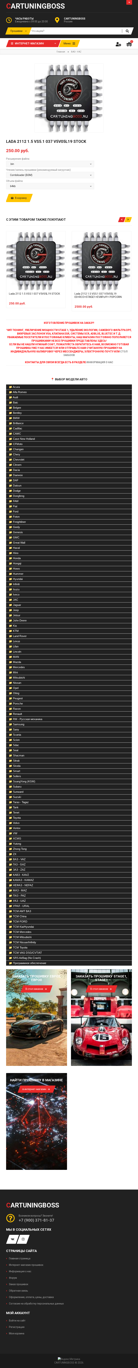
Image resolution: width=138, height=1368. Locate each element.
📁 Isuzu (14, 589)
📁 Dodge (15, 490)
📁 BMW (14, 418)
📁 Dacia (14, 469)
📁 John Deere (18, 620)
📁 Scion (14, 739)
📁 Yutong (15, 843)
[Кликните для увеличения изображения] (69, 98)
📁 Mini (13, 672)
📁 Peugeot (16, 698)
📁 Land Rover (18, 636)
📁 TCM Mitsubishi (20, 937)
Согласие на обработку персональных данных (36, 1303)
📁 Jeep (14, 610)
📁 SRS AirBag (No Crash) (25, 957)
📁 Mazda (15, 662)
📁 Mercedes (17, 667)
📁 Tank (14, 807)
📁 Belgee (15, 407)
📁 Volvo (14, 822)
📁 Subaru (15, 786)
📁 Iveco (14, 594)
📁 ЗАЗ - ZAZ (17, 869)
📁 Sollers (15, 776)
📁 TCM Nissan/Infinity (22, 942)
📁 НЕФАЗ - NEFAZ (21, 885)
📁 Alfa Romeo (18, 392)
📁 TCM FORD (18, 921)
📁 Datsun (15, 485)
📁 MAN (14, 656)
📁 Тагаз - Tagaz (19, 802)
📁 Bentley (15, 412)
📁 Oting (14, 693)
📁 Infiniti (14, 584)
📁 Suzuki (15, 796)
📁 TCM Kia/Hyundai (21, 926)
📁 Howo (14, 568)
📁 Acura (14, 386)
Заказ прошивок (18, 1284)
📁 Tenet (14, 812)
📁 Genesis (16, 532)
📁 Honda (15, 558)
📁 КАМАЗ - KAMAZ (21, 880)
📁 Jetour (14, 615)
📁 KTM (14, 630)
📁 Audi (13, 397)
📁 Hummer (16, 573)
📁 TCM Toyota (18, 947)
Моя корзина (16, 1333)
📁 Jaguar (15, 604)
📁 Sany (14, 729)
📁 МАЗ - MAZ (18, 890)
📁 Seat (13, 750)
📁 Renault (15, 713)
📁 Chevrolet (16, 459)
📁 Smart (14, 771)
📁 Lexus (14, 641)
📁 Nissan (15, 682)
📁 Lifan (14, 646)
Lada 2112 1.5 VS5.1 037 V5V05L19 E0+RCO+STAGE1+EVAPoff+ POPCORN (98, 295)
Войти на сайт (17, 1320)
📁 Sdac (14, 745)
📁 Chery (14, 454)
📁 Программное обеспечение (27, 963)
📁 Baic (13, 402)
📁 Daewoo (16, 475)
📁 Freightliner (17, 521)
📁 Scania (15, 734)
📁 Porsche (16, 703)
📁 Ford (13, 511)
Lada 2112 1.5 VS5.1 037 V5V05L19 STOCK (34, 293)
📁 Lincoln (15, 651)
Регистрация (16, 1327)
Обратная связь (18, 1290)
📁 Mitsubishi (17, 677)
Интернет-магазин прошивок (25, 1264)
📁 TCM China (17, 916)
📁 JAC (13, 599)
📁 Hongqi (15, 563)
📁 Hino (13, 553)
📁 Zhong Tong (18, 848)
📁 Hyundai (16, 578)
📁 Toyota (15, 817)
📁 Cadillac (15, 428)
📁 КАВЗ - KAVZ (19, 874)
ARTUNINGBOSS (35, 6)
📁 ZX (12, 854)
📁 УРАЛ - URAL (19, 905)
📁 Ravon (15, 708)
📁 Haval (14, 547)
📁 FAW (14, 501)
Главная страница (19, 1258)
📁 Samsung (16, 724)
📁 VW (13, 833)
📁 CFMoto (15, 443)
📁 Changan (16, 449)
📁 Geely (14, 527)
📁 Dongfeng (16, 495)
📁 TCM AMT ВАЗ (20, 911)
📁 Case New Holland (22, 438)
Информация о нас (19, 1271)
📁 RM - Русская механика (25, 719)
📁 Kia (13, 625)
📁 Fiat (13, 506)
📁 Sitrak (14, 760)
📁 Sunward (16, 791)
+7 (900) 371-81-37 (36, 1220)
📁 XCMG (15, 838)
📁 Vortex (14, 828)
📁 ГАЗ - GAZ (17, 864)
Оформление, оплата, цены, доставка (31, 1297)
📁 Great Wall (17, 542)
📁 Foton (14, 516)
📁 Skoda (14, 765)
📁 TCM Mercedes (20, 931)
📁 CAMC (15, 433)
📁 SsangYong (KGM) (22, 781)
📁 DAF (13, 480)
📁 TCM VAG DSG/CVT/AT (25, 952)
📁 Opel (14, 687)
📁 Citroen (15, 464)
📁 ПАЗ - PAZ (17, 895)
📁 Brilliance (16, 423)
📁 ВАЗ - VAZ (17, 859)
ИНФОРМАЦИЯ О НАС (99, 362)
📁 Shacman (16, 755)
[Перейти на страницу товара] (36, 260)
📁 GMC (14, 537)
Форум (12, 1277)
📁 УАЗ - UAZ (17, 900)
